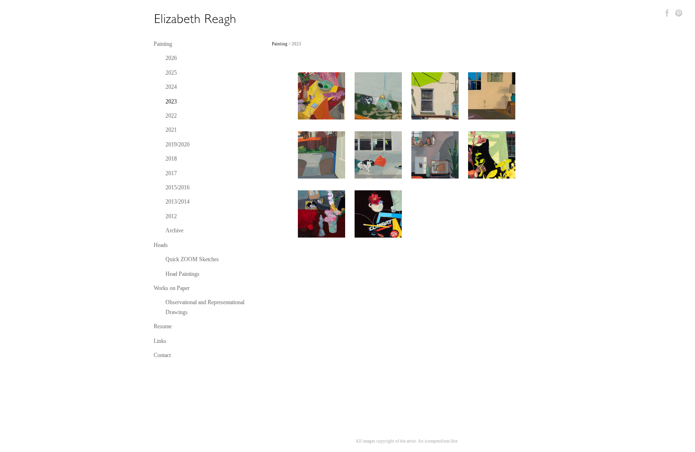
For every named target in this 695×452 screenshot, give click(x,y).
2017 (171, 173)
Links (160, 341)
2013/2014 (177, 201)
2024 (171, 87)
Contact (162, 355)
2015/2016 (177, 187)
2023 (171, 101)
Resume (163, 326)
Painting (163, 44)
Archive (174, 230)
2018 (171, 158)
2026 (171, 58)
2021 (171, 130)
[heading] (177, 20)
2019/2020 (177, 144)
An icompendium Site (438, 441)
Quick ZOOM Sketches (192, 259)
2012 (171, 216)
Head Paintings (182, 274)
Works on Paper (172, 288)
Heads (161, 245)
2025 (171, 72)
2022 (171, 115)
